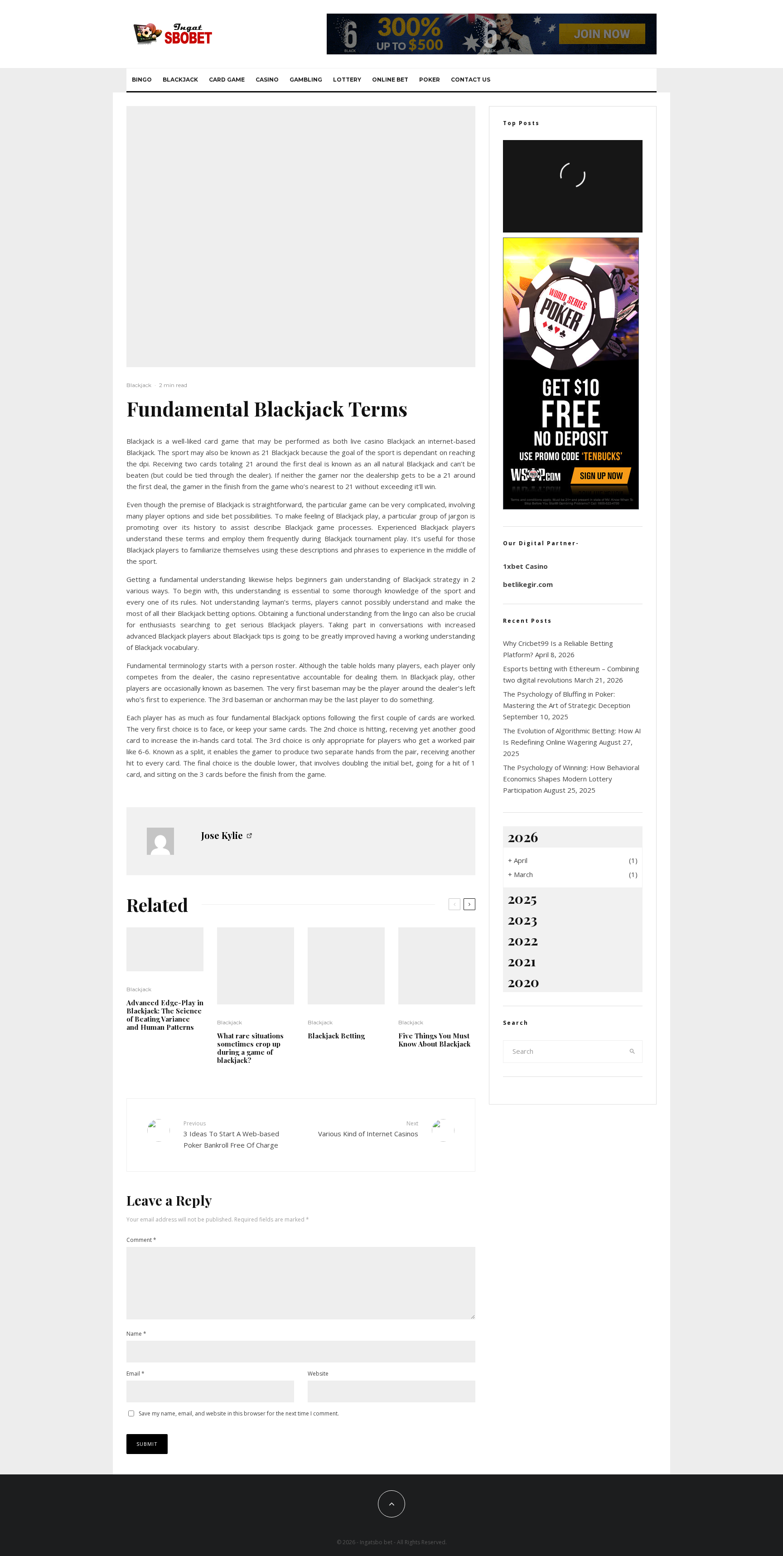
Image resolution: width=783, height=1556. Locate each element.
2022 (523, 940)
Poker (429, 79)
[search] (632, 1051)
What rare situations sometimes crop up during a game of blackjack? (250, 1048)
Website (318, 1373)
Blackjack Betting (336, 1036)
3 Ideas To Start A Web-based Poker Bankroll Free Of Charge (231, 1134)
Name (136, 1334)
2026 (523, 837)
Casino (267, 79)
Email (135, 1373)
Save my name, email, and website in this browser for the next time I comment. (239, 1413)
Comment (141, 1240)
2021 (522, 961)
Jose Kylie (222, 835)
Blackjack (180, 79)
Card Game (227, 79)
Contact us (470, 79)
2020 (523, 982)
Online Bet (390, 79)
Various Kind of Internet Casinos (368, 1129)
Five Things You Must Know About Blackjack (434, 1040)
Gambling (306, 79)
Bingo (142, 79)
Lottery (347, 79)
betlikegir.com (528, 584)
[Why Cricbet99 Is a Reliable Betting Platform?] (573, 186)
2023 (522, 919)
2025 (522, 898)
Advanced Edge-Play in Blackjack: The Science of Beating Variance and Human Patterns (164, 1015)
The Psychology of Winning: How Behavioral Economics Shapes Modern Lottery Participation (571, 779)
